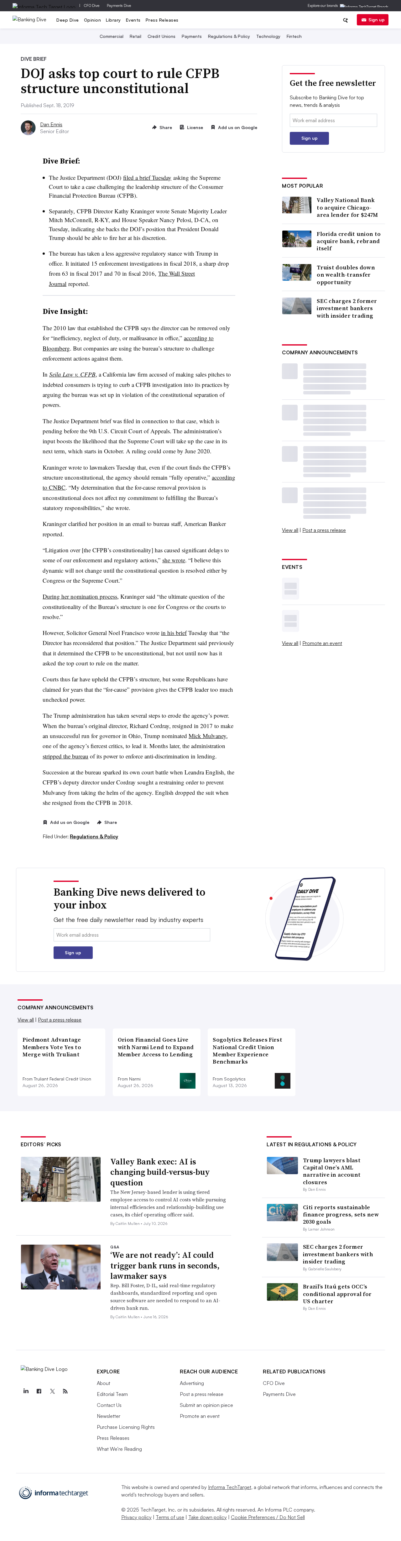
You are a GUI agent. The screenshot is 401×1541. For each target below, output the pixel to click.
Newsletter (108, 1416)
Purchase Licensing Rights (126, 1427)
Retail (135, 36)
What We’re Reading (119, 1449)
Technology (268, 36)
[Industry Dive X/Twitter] (52, 1391)
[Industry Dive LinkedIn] (25, 1391)
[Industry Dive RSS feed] (65, 1391)
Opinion (92, 20)
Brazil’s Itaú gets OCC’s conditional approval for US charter (337, 1294)
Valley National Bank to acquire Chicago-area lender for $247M (347, 207)
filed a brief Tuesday (147, 177)
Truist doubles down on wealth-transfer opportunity (346, 275)
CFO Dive (91, 5)
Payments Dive (119, 5)
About (103, 1383)
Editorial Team (112, 1394)
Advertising (192, 1383)
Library (113, 20)
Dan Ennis (51, 124)
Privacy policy (136, 1517)
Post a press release (324, 530)
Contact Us (109, 1405)
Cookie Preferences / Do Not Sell (268, 1517)
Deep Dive (67, 20)
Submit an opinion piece (206, 1405)
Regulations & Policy (229, 36)
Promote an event (322, 643)
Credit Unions (161, 36)
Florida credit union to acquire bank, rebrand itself (349, 241)
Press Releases (162, 20)
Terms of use (170, 1517)
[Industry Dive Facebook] (38, 1391)
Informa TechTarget (229, 1487)
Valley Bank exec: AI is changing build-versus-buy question (160, 1172)
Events (133, 20)
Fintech (294, 36)
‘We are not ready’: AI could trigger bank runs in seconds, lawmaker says (165, 1265)
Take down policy (207, 1517)
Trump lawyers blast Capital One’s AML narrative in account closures (332, 1171)
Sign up (376, 19)
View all (290, 530)
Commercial (111, 36)
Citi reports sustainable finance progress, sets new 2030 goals (341, 1214)
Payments (192, 36)
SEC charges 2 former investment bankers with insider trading (347, 308)
